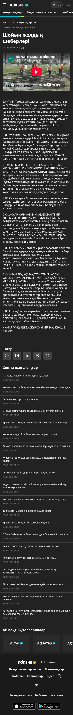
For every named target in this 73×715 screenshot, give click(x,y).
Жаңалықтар (12, 12)
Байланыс (41, 695)
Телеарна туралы (21, 695)
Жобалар (18, 676)
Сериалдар (35, 676)
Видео (49, 676)
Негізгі (6, 22)
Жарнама (57, 695)
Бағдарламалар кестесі (42, 12)
